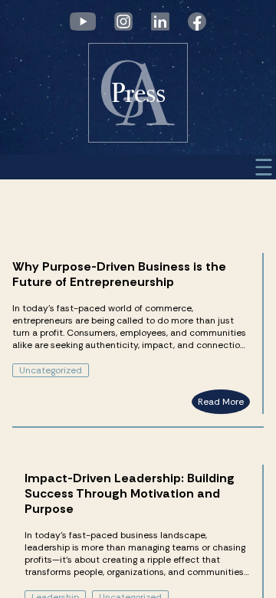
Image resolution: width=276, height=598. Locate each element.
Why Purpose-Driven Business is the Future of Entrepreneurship (119, 274)
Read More (221, 402)
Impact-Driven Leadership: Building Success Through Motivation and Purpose (130, 493)
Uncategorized (50, 370)
